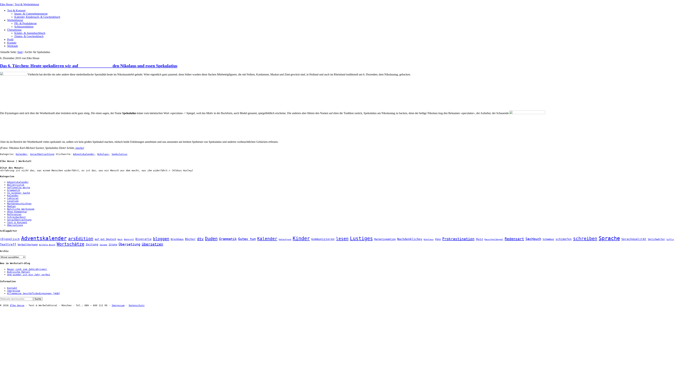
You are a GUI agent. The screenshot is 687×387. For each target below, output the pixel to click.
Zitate (113, 244)
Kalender (21, 154)
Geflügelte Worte (18, 187)
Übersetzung (15, 225)
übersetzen (152, 244)
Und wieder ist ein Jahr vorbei (28, 274)
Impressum (13, 290)
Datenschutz (137, 305)
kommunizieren (323, 239)
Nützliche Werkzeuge (20, 209)
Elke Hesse (17, 305)
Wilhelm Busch (47, 245)
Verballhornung (28, 244)
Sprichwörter (656, 239)
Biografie (143, 239)
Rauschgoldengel (493, 239)
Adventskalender (83, 154)
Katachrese (285, 239)
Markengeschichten (19, 203)
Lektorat (13, 198)
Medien (11, 206)
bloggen (161, 238)
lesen (342, 238)
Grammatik (13, 190)
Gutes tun (247, 239)
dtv (200, 239)
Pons (438, 239)
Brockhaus (177, 239)
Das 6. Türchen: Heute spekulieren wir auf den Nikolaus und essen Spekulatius (88, 65)
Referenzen (14, 214)
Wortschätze (70, 244)
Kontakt (12, 288)
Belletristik (15, 184)
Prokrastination (458, 239)
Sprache (609, 238)
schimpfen (564, 239)
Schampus (548, 239)
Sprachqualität (633, 239)
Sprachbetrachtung (42, 154)
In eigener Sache (18, 193)
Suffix (670, 239)
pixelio (79, 147)
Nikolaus (103, 154)
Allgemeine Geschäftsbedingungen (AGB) (33, 293)
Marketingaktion (385, 239)
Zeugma (103, 245)
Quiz (479, 239)
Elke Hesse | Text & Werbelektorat (19, 4)
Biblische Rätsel (18, 272)
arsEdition (80, 238)
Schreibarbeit (16, 217)
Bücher (190, 239)
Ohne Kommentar (17, 211)
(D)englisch (10, 239)
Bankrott (129, 239)
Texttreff (8, 244)
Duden (211, 238)
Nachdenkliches (409, 239)
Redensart (514, 239)
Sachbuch (533, 239)
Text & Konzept (17, 222)
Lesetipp (13, 201)
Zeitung (92, 244)
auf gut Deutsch (105, 239)
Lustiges (361, 238)
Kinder (301, 238)
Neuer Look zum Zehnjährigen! (27, 269)
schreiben (585, 238)
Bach (120, 239)
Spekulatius (119, 154)
